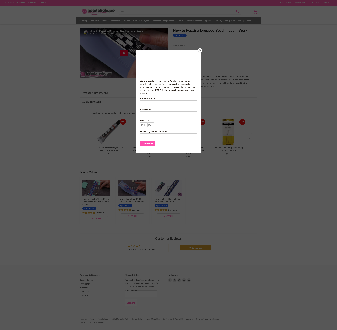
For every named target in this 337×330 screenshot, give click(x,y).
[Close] (200, 50)
